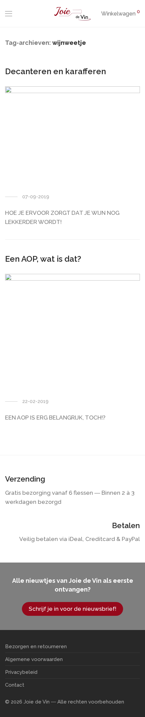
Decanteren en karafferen (55, 71)
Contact (14, 685)
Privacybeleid (21, 672)
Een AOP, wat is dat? (43, 259)
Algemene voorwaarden (34, 659)
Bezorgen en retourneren (36, 646)
